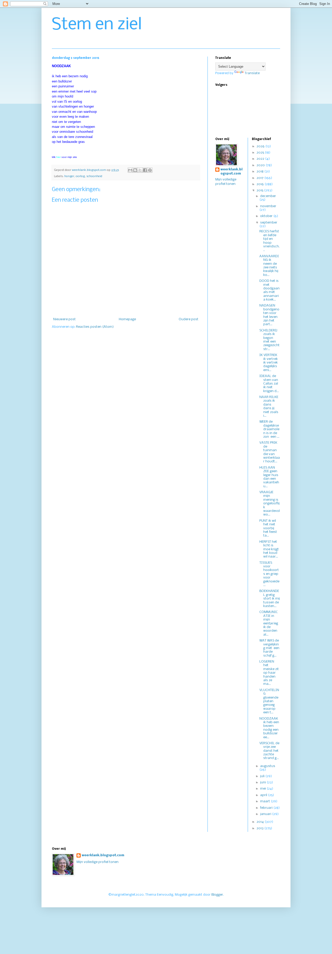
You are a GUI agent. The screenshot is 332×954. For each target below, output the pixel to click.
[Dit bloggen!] (135, 170)
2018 (260, 171)
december (268, 196)
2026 (261, 146)
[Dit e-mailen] (130, 170)
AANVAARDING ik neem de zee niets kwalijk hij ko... (269, 266)
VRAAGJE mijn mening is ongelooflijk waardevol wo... (269, 503)
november (268, 206)
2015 (260, 190)
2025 (261, 152)
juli (262, 776)
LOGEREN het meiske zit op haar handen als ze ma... (269, 673)
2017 (260, 178)
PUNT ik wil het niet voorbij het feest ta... (268, 528)
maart (265, 801)
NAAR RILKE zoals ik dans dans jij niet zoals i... (268, 406)
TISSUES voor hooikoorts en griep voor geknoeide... (269, 574)
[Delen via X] (140, 170)
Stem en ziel (97, 25)
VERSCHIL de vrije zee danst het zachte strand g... (269, 751)
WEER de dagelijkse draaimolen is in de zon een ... (269, 429)
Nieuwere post (64, 319)
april (264, 795)
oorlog (80, 176)
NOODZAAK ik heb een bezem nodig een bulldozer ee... (269, 728)
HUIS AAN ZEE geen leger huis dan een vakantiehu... (269, 477)
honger (69, 176)
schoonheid (94, 176)
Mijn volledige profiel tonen (98, 862)
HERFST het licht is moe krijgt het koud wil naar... (269, 549)
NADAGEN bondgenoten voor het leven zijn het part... (269, 315)
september (268, 222)
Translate (252, 73)
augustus (267, 766)
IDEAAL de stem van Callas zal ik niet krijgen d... (269, 383)
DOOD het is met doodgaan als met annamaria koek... (269, 290)
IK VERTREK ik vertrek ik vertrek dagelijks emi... (268, 362)
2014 (261, 822)
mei (263, 788)
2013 (260, 828)
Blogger (217, 894)
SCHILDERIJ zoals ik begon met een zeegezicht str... (269, 340)
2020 (261, 165)
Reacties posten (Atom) (95, 327)
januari (266, 814)
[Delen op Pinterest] (150, 170)
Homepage (127, 319)
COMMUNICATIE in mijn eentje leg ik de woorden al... (268, 623)
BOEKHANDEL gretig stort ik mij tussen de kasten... (269, 598)
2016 (261, 184)
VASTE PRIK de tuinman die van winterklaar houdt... (269, 452)
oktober (266, 216)
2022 (261, 159)
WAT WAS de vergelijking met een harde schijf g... (269, 648)
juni (263, 782)
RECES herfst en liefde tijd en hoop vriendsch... (269, 241)
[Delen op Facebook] (145, 170)
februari (266, 808)
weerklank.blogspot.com (231, 172)
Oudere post (188, 319)
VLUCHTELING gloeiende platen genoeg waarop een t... (269, 701)
